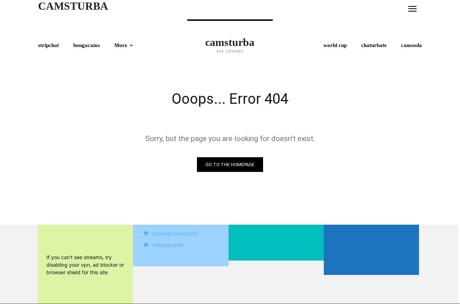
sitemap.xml (167, 244)
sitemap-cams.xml (175, 233)
